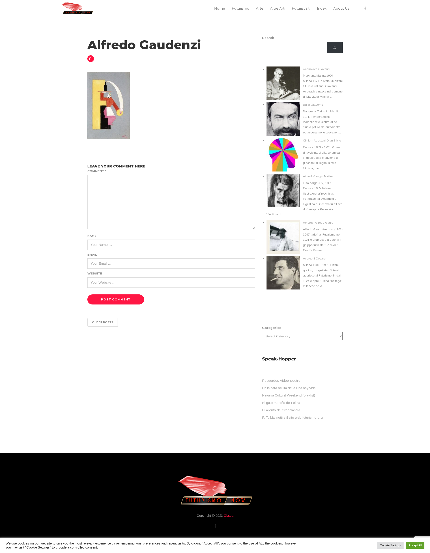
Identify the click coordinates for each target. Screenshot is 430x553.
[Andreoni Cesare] (283, 272)
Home (219, 8)
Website (94, 273)
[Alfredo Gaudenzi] (108, 105)
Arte (259, 8)
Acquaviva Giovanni (316, 69)
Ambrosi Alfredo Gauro (318, 222)
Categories (271, 328)
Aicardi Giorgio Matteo (318, 176)
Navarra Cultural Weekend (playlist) (288, 395)
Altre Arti (277, 8)
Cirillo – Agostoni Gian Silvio (322, 140)
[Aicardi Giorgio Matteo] (283, 190)
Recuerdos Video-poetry (281, 380)
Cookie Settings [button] (390, 545)
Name (92, 236)
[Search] (335, 47)
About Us (341, 8)
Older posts (102, 322)
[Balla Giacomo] (283, 119)
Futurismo (240, 8)
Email (92, 254)
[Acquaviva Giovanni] (283, 83)
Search (268, 38)
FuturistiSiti (301, 8)
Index (322, 8)
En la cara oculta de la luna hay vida (289, 388)
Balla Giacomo (313, 104)
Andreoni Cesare (314, 258)
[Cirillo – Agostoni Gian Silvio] (283, 154)
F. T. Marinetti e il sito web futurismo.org (292, 417)
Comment (96, 171)
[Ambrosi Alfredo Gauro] (283, 237)
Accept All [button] (415, 545)
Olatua (228, 515)
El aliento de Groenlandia (281, 410)
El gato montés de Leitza (281, 403)
